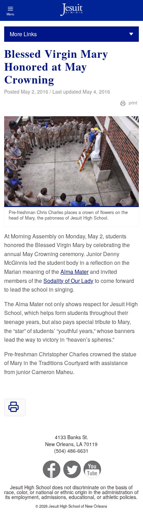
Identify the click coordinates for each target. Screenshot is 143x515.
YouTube (91, 469)
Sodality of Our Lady (68, 281)
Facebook (50, 469)
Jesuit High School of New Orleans (71, 10)
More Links (23, 34)
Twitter (71, 469)
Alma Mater (74, 272)
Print (132, 102)
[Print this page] (13, 410)
